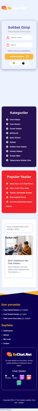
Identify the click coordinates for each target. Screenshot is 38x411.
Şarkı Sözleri (15, 138)
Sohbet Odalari (15, 151)
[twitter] (15, 377)
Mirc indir (7, 339)
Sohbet (12, 142)
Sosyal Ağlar (14, 156)
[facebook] (8, 377)
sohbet (21, 403)
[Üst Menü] (33, 8)
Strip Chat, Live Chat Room (21, 184)
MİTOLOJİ (13, 133)
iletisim (6, 335)
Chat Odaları (14, 120)
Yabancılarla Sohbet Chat (20, 160)
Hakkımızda (8, 331)
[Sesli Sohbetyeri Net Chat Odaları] (19, 246)
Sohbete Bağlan (17, 56)
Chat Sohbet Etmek (17, 197)
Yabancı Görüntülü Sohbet (20, 193)
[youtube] (29, 377)
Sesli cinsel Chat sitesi (19, 188)
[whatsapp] (19, 382)
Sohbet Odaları (5, 410)
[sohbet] (14, 8)
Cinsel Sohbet (15, 129)
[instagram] (22, 377)
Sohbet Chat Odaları (18, 147)
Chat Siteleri (14, 124)
